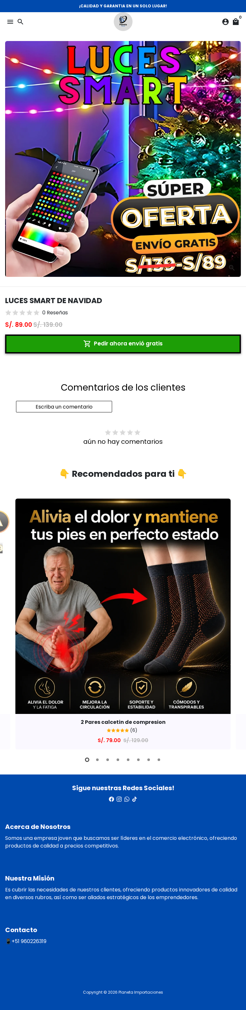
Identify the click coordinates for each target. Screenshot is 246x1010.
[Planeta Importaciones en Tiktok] (134, 799)
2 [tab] (97, 759)
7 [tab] (148, 759)
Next (235, 623)
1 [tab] (87, 759)
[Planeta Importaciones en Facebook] (111, 799)
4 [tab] (117, 759)
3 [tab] (107, 759)
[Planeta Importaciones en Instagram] (119, 799)
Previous (11, 623)
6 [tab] (138, 759)
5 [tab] (128, 759)
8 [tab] (158, 759)
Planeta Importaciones (141, 992)
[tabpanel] (123, 624)
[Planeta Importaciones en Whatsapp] (126, 799)
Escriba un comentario (64, 406)
